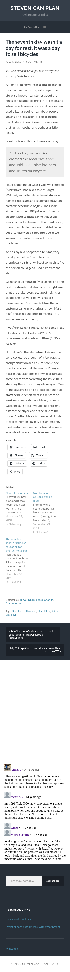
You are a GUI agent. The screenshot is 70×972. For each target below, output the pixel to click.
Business (37, 599)
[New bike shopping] (19, 508)
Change (48, 599)
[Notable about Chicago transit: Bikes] (46, 512)
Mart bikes (43, 611)
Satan (54, 611)
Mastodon (12, 948)
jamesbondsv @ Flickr (19, 919)
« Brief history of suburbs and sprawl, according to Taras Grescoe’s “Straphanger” (31, 634)
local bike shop (27, 611)
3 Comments (34, 61)
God (14, 611)
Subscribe (53, 880)
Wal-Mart (11, 614)
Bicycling (25, 599)
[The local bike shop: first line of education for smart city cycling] (19, 560)
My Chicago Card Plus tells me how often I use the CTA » (35, 650)
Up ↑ (55, 963)
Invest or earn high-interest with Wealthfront (33, 926)
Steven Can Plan (35, 8)
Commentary (14, 603)
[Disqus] (35, 708)
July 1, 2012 (13, 61)
